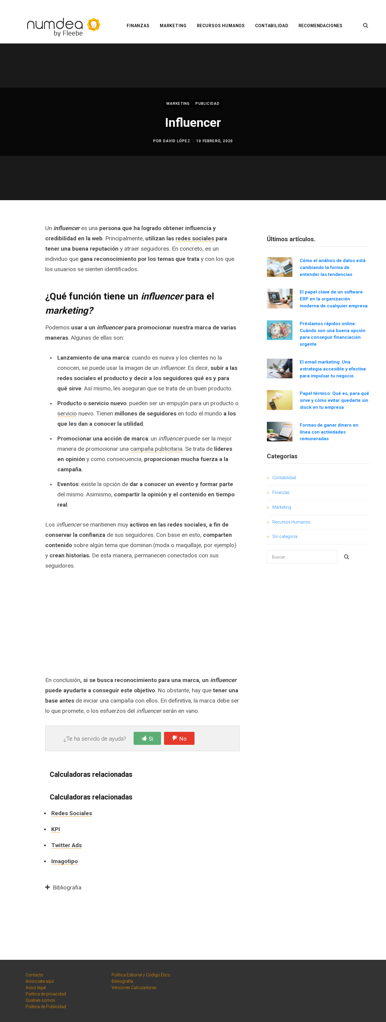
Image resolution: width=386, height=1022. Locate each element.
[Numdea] (62, 26)
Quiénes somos (40, 1000)
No (183, 738)
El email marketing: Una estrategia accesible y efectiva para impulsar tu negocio (333, 369)
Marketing (173, 25)
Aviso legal (36, 987)
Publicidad (207, 104)
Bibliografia (122, 981)
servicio (67, 413)
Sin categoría (284, 536)
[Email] (23, 292)
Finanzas (138, 25)
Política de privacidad (46, 994)
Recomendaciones (321, 25)
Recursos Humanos (221, 25)
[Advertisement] (142, 622)
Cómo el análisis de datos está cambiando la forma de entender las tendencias (332, 267)
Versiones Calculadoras (134, 987)
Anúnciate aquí (40, 981)
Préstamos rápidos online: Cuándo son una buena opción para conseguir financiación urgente (332, 334)
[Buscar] (366, 25)
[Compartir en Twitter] (23, 260)
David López (176, 141)
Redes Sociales (71, 813)
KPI (55, 829)
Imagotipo (64, 861)
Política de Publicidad (46, 1006)
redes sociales (195, 238)
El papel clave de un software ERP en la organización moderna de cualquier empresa (334, 299)
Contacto (34, 975)
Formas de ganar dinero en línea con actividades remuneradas (329, 432)
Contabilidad (271, 25)
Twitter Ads (66, 845)
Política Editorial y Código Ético (141, 975)
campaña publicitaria (156, 448)
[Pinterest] (23, 276)
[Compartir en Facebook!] (23, 244)
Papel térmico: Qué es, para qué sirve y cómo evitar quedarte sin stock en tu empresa (334, 400)
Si (151, 738)
